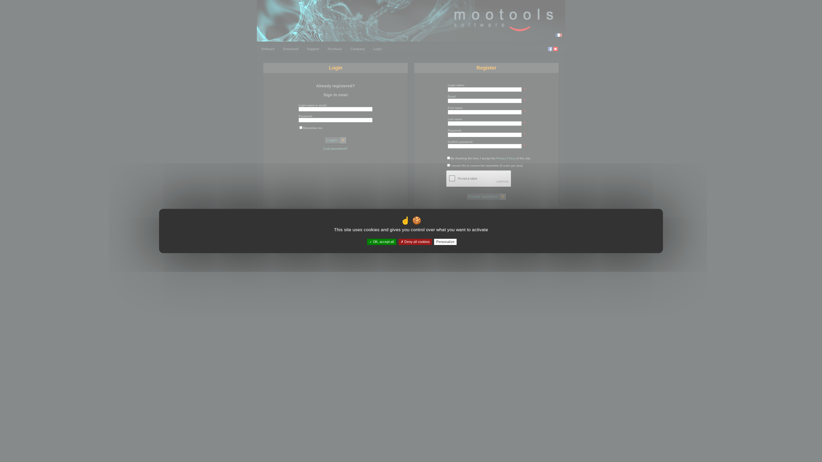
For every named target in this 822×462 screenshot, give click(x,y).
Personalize (445, 242)
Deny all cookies (417, 242)
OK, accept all (383, 242)
